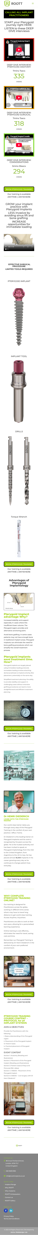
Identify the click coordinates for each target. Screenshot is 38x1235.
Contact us (9, 1197)
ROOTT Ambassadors (12, 1194)
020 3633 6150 (10, 1171)
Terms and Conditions (11, 1219)
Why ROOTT (9, 1187)
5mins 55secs (19, 166)
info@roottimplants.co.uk (15, 1176)
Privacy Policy (9, 1216)
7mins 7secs (19, 71)
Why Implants (10, 1191)
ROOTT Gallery (10, 1200)
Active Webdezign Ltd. (19, 1232)
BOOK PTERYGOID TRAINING (19, 189)
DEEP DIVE (19, 66)
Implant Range (10, 1184)
